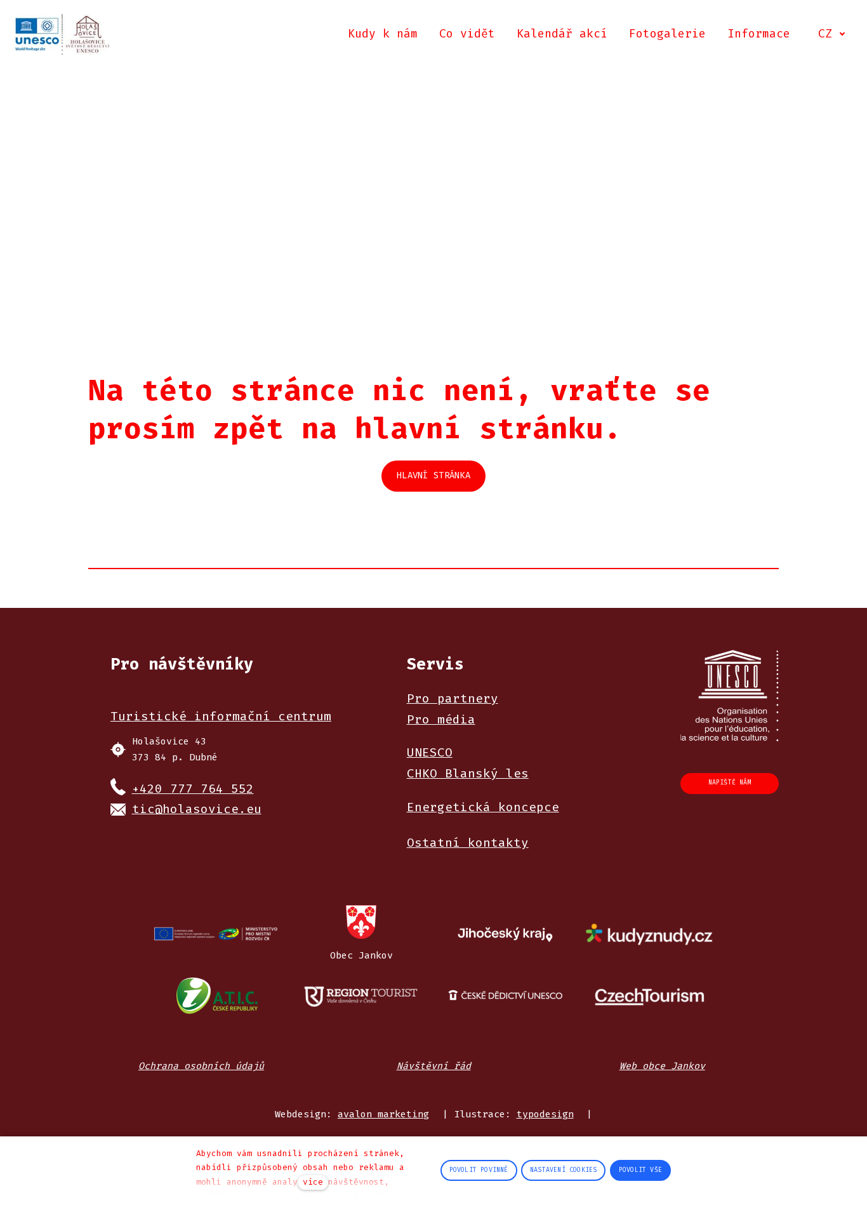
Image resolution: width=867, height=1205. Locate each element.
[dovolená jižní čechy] (361, 995)
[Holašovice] (62, 34)
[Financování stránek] (216, 934)
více (313, 1182)
